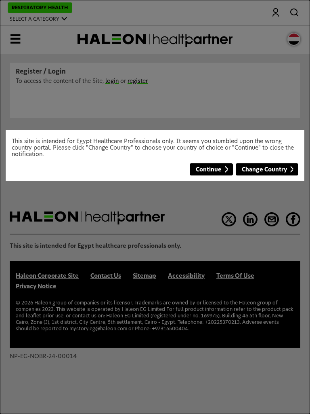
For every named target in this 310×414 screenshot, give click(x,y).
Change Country (264, 170)
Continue (209, 170)
